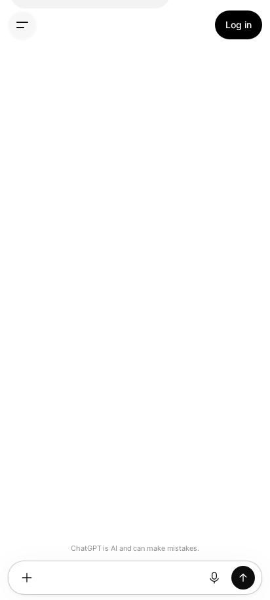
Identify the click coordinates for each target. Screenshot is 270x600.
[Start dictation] (214, 577)
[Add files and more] (26, 577)
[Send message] (243, 577)
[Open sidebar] (22, 24)
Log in (238, 24)
